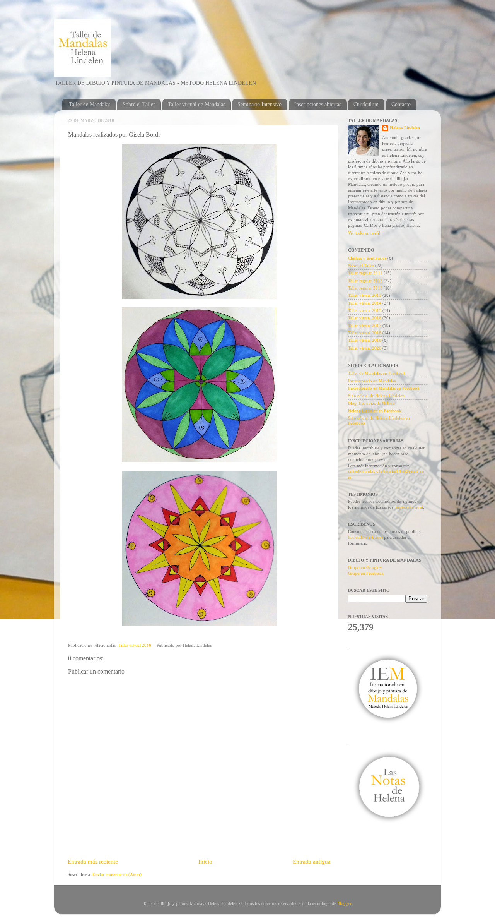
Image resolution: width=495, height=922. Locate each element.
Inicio (205, 862)
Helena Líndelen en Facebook (374, 410)
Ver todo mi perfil (364, 233)
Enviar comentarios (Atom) (117, 874)
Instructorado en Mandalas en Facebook (384, 388)
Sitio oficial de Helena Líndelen (376, 395)
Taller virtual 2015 (364, 310)
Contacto (401, 104)
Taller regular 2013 (365, 288)
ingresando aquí (408, 507)
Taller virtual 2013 (364, 295)
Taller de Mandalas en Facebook (377, 373)
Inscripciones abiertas (317, 104)
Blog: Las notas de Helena (371, 403)
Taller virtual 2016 (364, 317)
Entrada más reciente (93, 862)
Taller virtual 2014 (364, 303)
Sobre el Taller (139, 104)
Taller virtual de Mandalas (196, 104)
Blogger (344, 903)
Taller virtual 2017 (364, 325)
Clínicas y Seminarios (367, 258)
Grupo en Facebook (366, 573)
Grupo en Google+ (365, 567)
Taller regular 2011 (365, 273)
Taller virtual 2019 (364, 340)
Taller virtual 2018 (134, 645)
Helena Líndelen (405, 127)
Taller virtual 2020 (364, 348)
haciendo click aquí (365, 537)
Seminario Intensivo (259, 104)
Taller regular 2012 (365, 280)
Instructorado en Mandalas (372, 381)
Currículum (366, 104)
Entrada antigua (312, 862)
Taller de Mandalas (89, 104)
